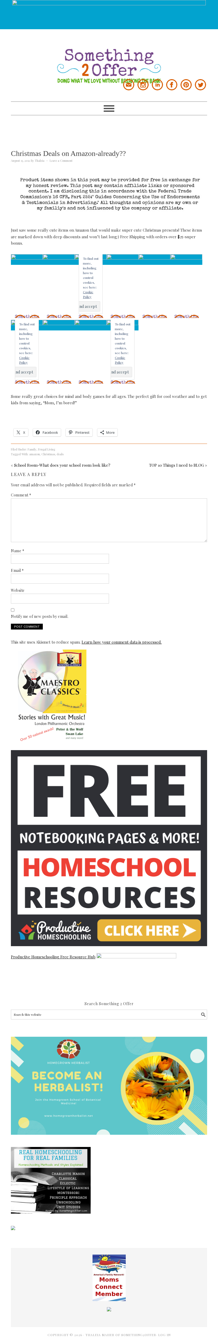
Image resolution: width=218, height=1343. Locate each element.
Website (18, 590)
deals (60, 454)
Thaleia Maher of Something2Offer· (121, 1335)
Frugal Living (46, 449)
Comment (21, 495)
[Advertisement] (109, 127)
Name (17, 550)
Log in (164, 1335)
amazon (34, 454)
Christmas (48, 454)
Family (32, 449)
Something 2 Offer (109, 56)
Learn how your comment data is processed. (122, 642)
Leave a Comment (61, 161)
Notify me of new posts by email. (39, 616)
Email (17, 570)
